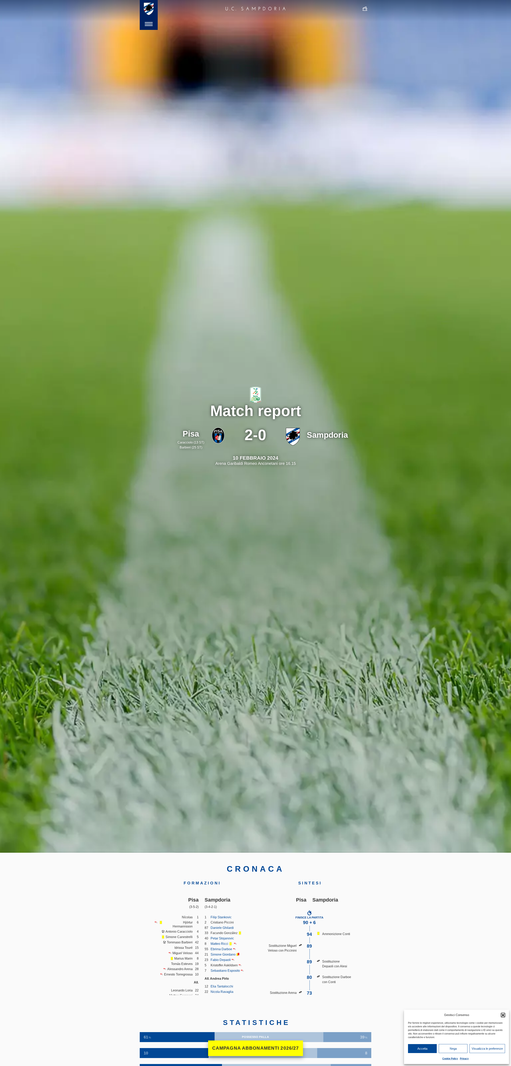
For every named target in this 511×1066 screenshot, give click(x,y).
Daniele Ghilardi (222, 927)
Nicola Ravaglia (222, 991)
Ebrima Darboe (221, 949)
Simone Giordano (223, 954)
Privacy (464, 1058)
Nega (453, 1048)
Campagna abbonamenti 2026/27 (255, 1048)
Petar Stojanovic (222, 938)
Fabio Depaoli (221, 960)
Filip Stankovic (221, 917)
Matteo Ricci (219, 943)
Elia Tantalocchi (222, 986)
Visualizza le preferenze (487, 1048)
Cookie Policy (450, 1058)
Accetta (422, 1048)
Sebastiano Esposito (225, 970)
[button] (503, 1015)
